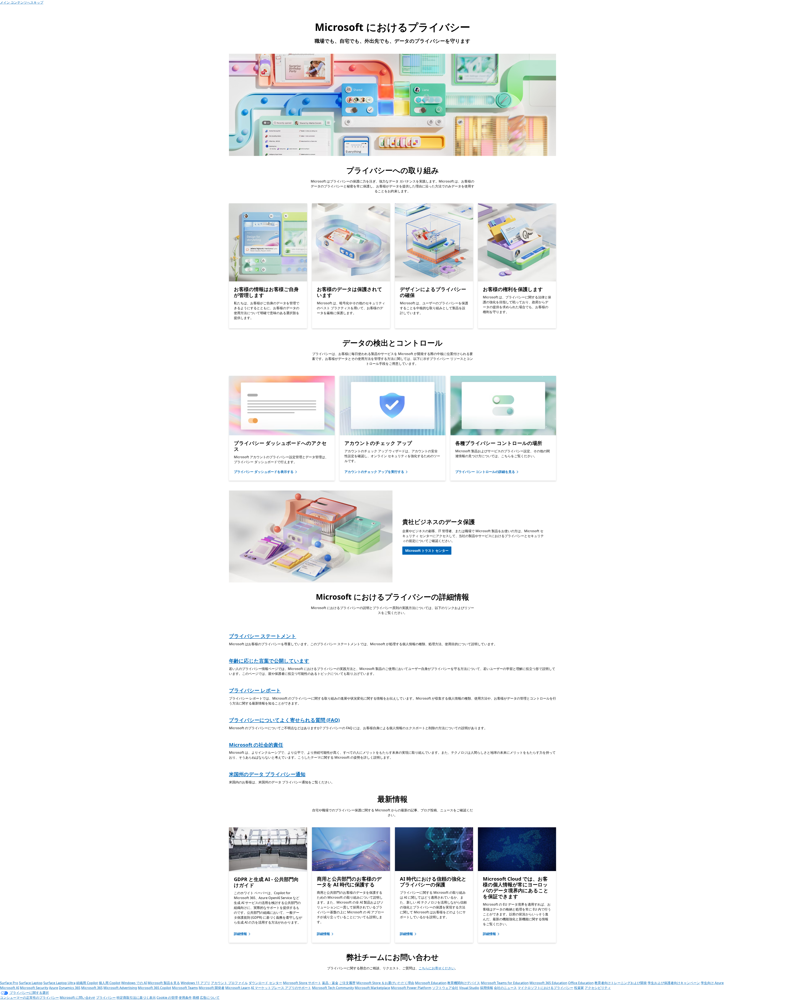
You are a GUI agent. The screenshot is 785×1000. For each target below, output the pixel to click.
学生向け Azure (712, 983)
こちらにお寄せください (437, 968)
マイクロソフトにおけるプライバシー (545, 987)
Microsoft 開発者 (211, 987)
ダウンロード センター (265, 983)
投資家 (579, 987)
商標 (196, 997)
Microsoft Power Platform (411, 987)
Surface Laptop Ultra (59, 983)
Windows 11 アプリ (195, 983)
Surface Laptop (31, 983)
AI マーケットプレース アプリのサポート (281, 987)
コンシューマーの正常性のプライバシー (29, 997)
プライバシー (106, 997)
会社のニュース (505, 987)
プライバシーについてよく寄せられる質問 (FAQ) (284, 720)
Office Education (581, 983)
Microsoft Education (430, 983)
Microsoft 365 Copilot (154, 987)
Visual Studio (469, 987)
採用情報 (486, 987)
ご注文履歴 (347, 983)
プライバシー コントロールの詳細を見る (485, 471)
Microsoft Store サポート (302, 983)
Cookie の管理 (167, 997)
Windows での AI (134, 983)
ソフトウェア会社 (445, 987)
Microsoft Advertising (120, 987)
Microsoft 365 (92, 987)
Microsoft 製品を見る (164, 983)
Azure (53, 987)
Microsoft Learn (237, 987)
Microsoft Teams (185, 987)
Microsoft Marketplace (372, 987)
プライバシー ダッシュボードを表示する (264, 471)
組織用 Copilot (87, 983)
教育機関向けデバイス (463, 983)
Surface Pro (9, 983)
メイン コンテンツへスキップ (21, 2)
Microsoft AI (9, 987)
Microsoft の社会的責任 (256, 744)
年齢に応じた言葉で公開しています (269, 660)
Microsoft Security (34, 987)
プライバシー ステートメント (262, 636)
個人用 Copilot (109, 983)
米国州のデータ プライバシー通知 (267, 774)
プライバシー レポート (255, 690)
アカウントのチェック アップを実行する (374, 471)
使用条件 (185, 997)
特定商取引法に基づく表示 (136, 997)
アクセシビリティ (598, 987)
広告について (210, 997)
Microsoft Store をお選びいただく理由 (385, 983)
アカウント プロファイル (229, 983)
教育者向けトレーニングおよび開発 (620, 983)
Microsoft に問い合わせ (77, 997)
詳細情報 (240, 934)
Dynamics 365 (69, 987)
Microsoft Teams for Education (505, 983)
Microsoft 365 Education (548, 983)
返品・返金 (330, 983)
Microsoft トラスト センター (427, 550)
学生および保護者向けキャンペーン (674, 983)
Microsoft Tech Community (333, 987)
